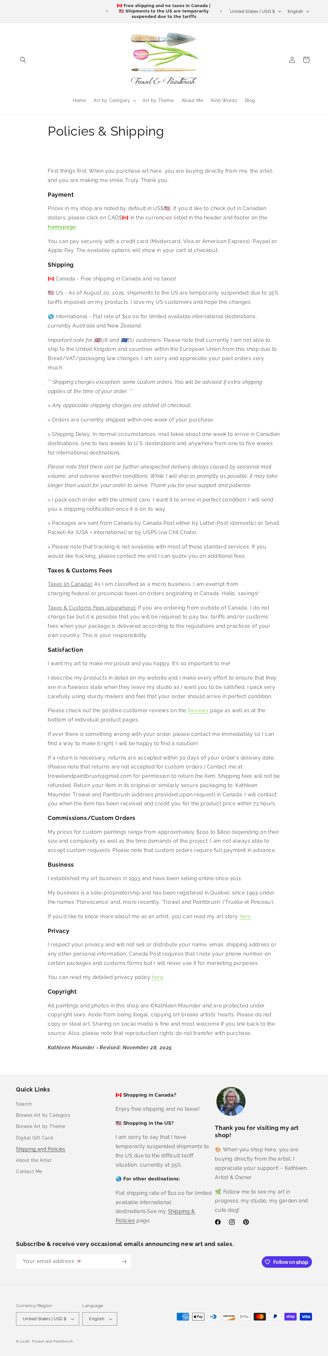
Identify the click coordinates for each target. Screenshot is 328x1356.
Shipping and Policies (40, 1149)
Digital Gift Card (34, 1137)
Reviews (198, 710)
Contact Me (29, 1171)
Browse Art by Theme (40, 1126)
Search (24, 1104)
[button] (23, 60)
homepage (62, 227)
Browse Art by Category (43, 1115)
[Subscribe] (124, 1261)
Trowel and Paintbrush (52, 1341)
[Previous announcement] (107, 11)
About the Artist (34, 1160)
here (245, 916)
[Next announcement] (221, 11)
